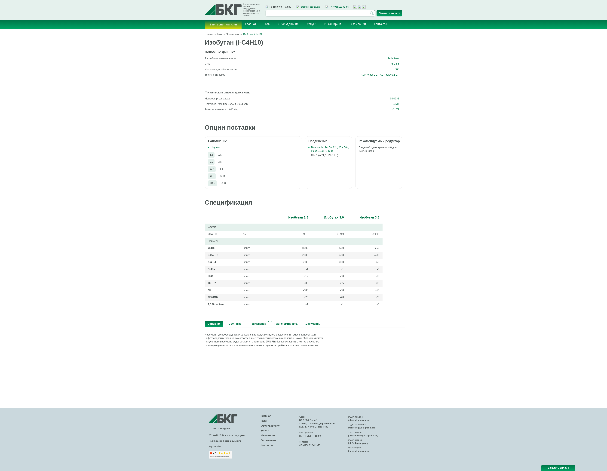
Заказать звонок (389, 13)
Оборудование (270, 425)
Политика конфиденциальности (225, 441)
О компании (268, 440)
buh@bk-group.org (358, 451)
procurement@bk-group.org (363, 435)
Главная (209, 34)
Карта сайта (215, 446)
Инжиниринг (269, 435)
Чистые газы (232, 34)
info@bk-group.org (310, 7)
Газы (219, 34)
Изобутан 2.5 (298, 217)
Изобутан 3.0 (334, 217)
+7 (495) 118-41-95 (339, 7)
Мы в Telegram (221, 428)
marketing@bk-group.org (361, 427)
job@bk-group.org (358, 443)
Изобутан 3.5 (369, 217)
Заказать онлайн (558, 467)
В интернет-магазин (223, 24)
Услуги (265, 430)
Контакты (267, 445)
